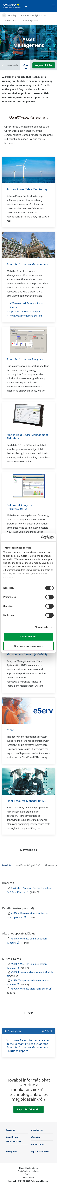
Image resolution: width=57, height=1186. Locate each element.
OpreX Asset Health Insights (25, 311)
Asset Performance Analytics (25, 359)
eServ (10, 730)
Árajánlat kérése (43, 65)
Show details (41, 627)
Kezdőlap (12, 15)
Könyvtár (35, 1137)
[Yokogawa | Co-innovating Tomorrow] (11, 6)
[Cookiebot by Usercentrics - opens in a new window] (41, 537)
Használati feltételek (28, 1168)
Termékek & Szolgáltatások (33, 15)
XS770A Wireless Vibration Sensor (30, 988)
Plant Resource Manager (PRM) (26, 801)
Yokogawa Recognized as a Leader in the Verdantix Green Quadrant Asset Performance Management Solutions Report (28, 1046)
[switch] (49, 597)
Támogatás (11, 1151)
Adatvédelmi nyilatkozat (28, 1171)
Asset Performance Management (27, 264)
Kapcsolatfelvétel (28, 1109)
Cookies (28, 1174)
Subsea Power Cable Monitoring (27, 189)
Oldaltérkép (28, 1177)
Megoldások (37, 1130)
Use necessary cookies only (28, 646)
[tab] (6, 865)
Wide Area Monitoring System (26, 315)
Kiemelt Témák (38, 1144)
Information (10, 20)
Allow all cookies (28, 636)
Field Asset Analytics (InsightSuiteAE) (19, 506)
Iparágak (10, 1130)
